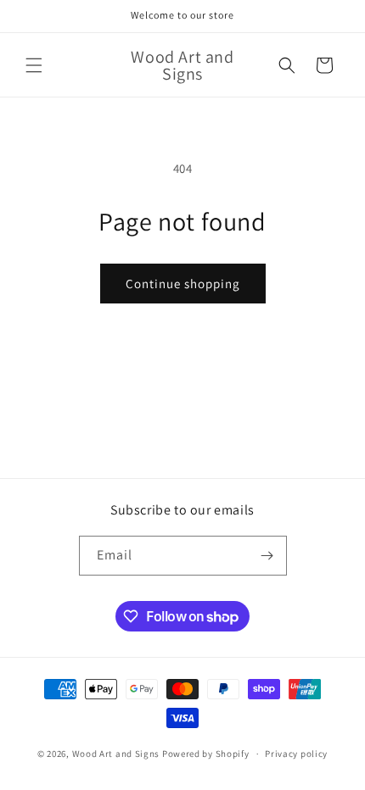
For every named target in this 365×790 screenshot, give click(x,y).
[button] (34, 65)
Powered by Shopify (206, 753)
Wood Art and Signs (116, 753)
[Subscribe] (267, 556)
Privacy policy (296, 753)
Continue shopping (183, 283)
